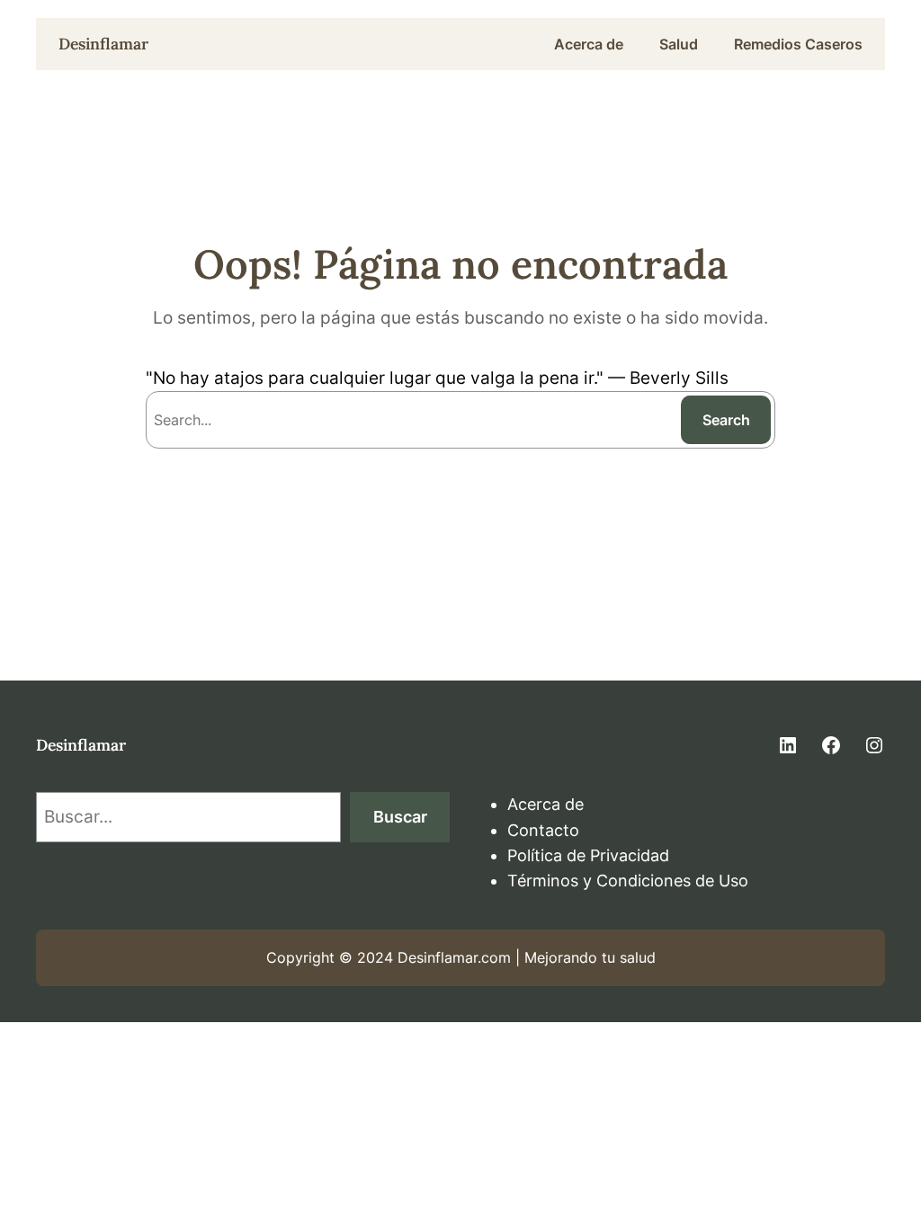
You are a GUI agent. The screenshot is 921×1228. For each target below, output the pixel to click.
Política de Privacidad (588, 855)
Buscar (400, 816)
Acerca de (545, 804)
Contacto (543, 830)
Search (726, 420)
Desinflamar (103, 43)
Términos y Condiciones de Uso (627, 880)
